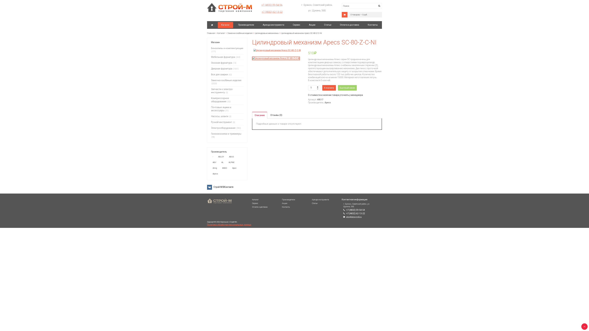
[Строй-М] (212, 25)
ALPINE (232, 162)
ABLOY (221, 157)
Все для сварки (219, 74)
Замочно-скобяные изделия (239, 33)
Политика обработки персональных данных (229, 224)
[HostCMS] (229, 4)
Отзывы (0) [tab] (276, 115)
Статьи (315, 203)
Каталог (221, 33)
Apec (234, 168)
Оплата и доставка (260, 207)
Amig (215, 168)
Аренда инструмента (320, 200)
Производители (288, 200)
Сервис (255, 203)
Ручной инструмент (221, 122)
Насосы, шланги (219, 116)
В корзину (329, 88)
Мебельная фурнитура (223, 57)
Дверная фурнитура (221, 68)
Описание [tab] (260, 115)
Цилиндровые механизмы (267, 33)
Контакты (286, 207)
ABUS (231, 157)
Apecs (215, 174)
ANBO (224, 168)
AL (222, 162)
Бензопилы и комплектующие (227, 48)
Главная (211, 33)
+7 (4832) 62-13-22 (272, 11)
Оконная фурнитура (221, 62)
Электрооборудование (223, 128)
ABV (214, 162)
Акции (284, 203)
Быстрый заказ (347, 88)
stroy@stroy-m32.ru (354, 217)
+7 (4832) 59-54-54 (271, 5)
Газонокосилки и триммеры (226, 133)
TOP (583, 325)
